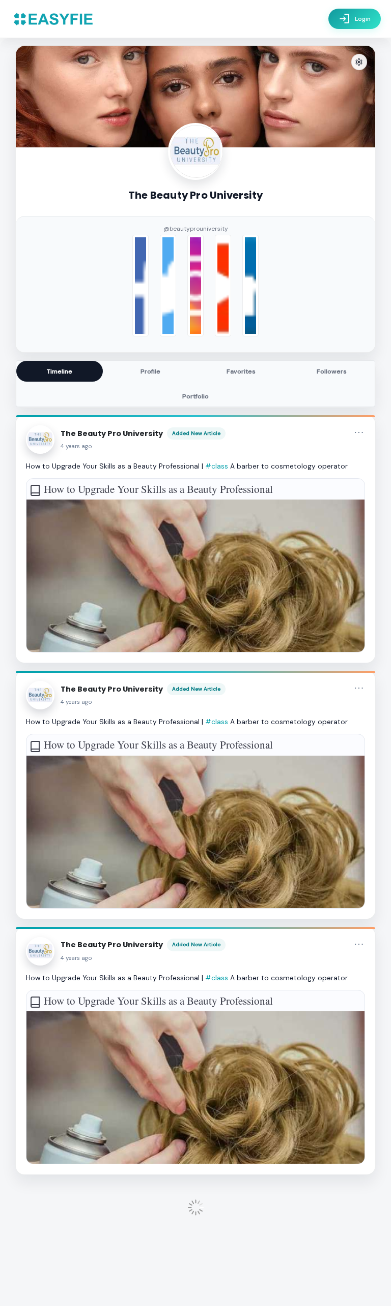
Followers (332, 371)
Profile (150, 371)
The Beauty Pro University (112, 433)
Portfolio (195, 396)
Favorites (241, 371)
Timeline (59, 371)
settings (359, 62)
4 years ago (76, 446)
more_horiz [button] (359, 432)
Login (355, 19)
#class (216, 466)
